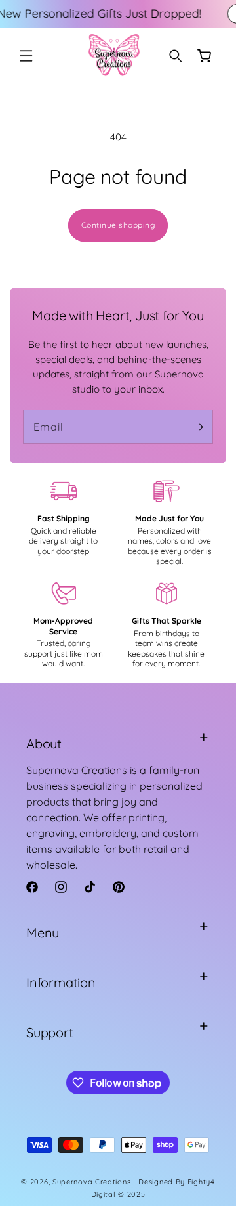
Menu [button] (42, 932)
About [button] (44, 743)
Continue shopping (118, 225)
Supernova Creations (91, 1181)
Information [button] (61, 982)
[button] (26, 55)
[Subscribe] (198, 427)
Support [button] (49, 1032)
